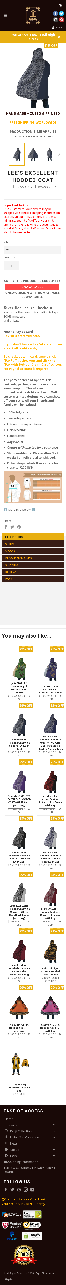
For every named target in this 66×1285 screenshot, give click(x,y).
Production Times (18, 558)
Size (6, 242)
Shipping (11, 565)
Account (59, 27)
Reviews (11, 572)
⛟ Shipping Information (21, 1162)
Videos (10, 551)
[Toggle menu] (54, 1125)
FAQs (8, 579)
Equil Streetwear (45, 1273)
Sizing (9, 544)
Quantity (9, 257)
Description (14, 537)
